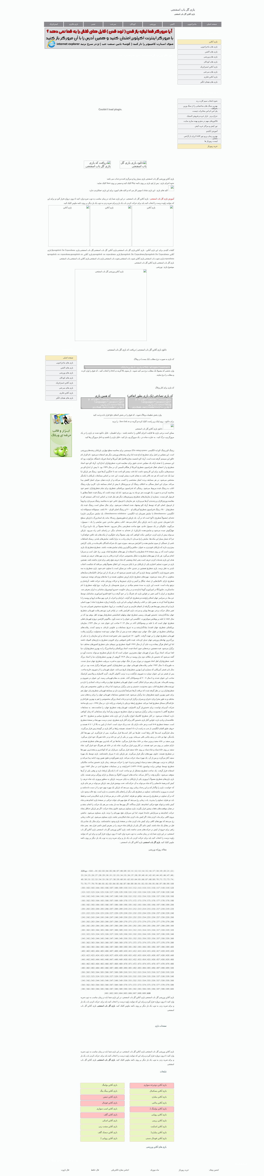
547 (111, 981)
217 (158, 909)
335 (148, 934)
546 (106, 981)
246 (106, 917)
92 (143, 884)
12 (136, 871)
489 (120, 968)
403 (92, 951)
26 (93, 875)
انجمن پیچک (214, 1170)
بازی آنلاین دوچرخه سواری (155, 1085)
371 (130, 943)
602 (111, 993)
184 (97, 905)
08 (122, 871)
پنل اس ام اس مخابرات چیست (204, 111)
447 (111, 960)
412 (134, 951)
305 (102, 930)
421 (83, 955)
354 (144, 939)
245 (102, 917)
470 (125, 964)
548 (116, 981)
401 (83, 951)
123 (92, 892)
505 (102, 972)
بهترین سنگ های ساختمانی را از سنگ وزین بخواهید (200, 107)
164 (97, 901)
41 (147, 875)
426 (106, 955)
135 (148, 892)
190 (125, 905)
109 (120, 888)
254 (144, 917)
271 (130, 922)
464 (97, 964)
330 (125, 934)
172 (134, 901)
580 (172, 985)
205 (102, 909)
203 (92, 909)
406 (106, 951)
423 (92, 955)
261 (83, 922)
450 (125, 960)
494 (144, 968)
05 (111, 871)
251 (130, 917)
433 (139, 955)
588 (116, 989)
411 (130, 951)
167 (111, 901)
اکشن (172, 24)
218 (163, 909)
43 (154, 875)
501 (83, 972)
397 (158, 947)
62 (129, 879)
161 (83, 901)
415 (148, 951)
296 (153, 926)
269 (120, 922)
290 (125, 926)
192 (134, 905)
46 (165, 875)
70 (157, 879)
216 (153, 909)
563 (92, 985)
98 (164, 884)
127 (111, 892)
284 (97, 926)
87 (125, 884)
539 (167, 976)
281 (83, 926)
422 (88, 955)
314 (144, 930)
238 (163, 913)
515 (148, 972)
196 (153, 905)
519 (167, 972)
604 (120, 993)
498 (163, 968)
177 (158, 901)
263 (92, 922)
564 (97, 985)
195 (148, 905)
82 (107, 884)
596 (153, 989)
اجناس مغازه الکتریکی (120, 1170)
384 (97, 947)
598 (163, 989)
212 (134, 909)
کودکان (133, 24)
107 (111, 888)
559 (167, 981)
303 (92, 930)
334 (144, 934)
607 (134, 993)
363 (92, 943)
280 (172, 922)
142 (88, 896)
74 (172, 879)
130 (125, 892)
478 (163, 964)
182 (88, 905)
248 (116, 917)
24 (86, 875)
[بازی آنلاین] (152, 246)
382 (88, 947)
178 (163, 901)
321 (83, 934)
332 (134, 934)
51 (89, 879)
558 (163, 981)
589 (120, 989)
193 (139, 905)
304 (97, 930)
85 (118, 884)
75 (82, 884)
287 (111, 926)
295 (148, 926)
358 (163, 939)
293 (139, 926)
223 (92, 913)
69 (154, 879)
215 (148, 909)
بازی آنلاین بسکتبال (158, 1091)
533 (139, 976)
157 (158, 896)
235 (148, 913)
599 (167, 989)
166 (106, 901)
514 (144, 972)
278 (163, 922)
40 (143, 875)
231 (130, 913)
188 (116, 905)
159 (167, 896)
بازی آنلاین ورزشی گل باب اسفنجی (111, 830)
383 (92, 947)
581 (83, 989)
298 (163, 926)
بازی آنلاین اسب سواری (107, 1108)
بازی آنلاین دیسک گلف (107, 1132)
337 (158, 934)
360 (172, 939)
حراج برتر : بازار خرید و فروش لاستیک (202, 116)
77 (89, 884)
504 (97, 972)
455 (148, 960)
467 (111, 964)
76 (85, 884)
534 (144, 976)
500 (172, 968)
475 (148, 964)
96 (157, 884)
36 (129, 875)
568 (116, 985)
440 (172, 955)
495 (148, 968)
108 (116, 888)
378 (163, 943)
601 (106, 993)
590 (125, 989)
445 (102, 960)
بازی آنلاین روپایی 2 (108, 1138)
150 (125, 896)
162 (88, 901)
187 (111, 905)
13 (139, 871)
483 (92, 968)
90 (136, 884)
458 (163, 960)
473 (139, 964)
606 (130, 993)
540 (172, 976)
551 (130, 981)
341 (83, 939)
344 (97, 939)
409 (120, 951)
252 (134, 917)
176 (153, 901)
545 (102, 981)
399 (167, 947)
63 (132, 879)
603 (116, 993)
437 (158, 955)
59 (118, 879)
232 (134, 913)
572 (134, 985)
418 (163, 951)
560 (172, 981)
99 (168, 884)
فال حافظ (95, 1170)
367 (111, 943)
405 (102, 951)
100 (172, 884)
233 (139, 913)
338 (163, 934)
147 (111, 896)
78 (93, 884)
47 (168, 875)
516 (153, 972)
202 (88, 909)
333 (139, 934)
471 (130, 964)
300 (172, 926)
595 (148, 989)
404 (97, 951)
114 (144, 888)
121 (83, 892)
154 (144, 896)
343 (92, 939)
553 (139, 981)
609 (144, 993)
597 (158, 989)
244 (97, 917)
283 (92, 926)
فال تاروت (65, 1170)
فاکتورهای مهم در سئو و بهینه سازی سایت (200, 121)
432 (134, 955)
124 (97, 892)
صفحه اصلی (212, 24)
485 (102, 968)
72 (165, 879)
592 (134, 989)
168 (116, 901)
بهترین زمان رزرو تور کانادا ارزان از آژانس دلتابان (200, 137)
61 (125, 879)
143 (92, 896)
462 (88, 964)
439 (167, 955)
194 (144, 905)
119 (167, 888)
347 (111, 939)
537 (158, 976)
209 (120, 909)
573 (139, 985)
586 (106, 989)
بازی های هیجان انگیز (208, 82)
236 (153, 913)
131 (130, 892)
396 (153, 947)
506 (106, 972)
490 (125, 968)
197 (158, 905)
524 (97, 976)
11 (132, 871)
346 (106, 939)
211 (130, 909)
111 (130, 888)
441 (83, 960)
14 (143, 871)
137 (158, 892)
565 (102, 985)
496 (153, 968)
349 (120, 939)
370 (125, 943)
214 (144, 909)
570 (125, 985)
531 (130, 976)
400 (172, 947)
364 (97, 943)
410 (125, 951)
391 (130, 947)
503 (92, 972)
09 (125, 871)
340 (172, 934)
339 (167, 934)
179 (167, 901)
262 (88, 922)
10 (129, 871)
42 (150, 875)
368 (116, 943)
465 (102, 964)
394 (144, 947)
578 (163, 985)
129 (120, 892)
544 (97, 981)
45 (161, 875)
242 (88, 917)
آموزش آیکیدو (211, 131)
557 (158, 981)
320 (172, 930)
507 (111, 972)
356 (153, 939)
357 (158, 939)
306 (106, 930)
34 (122, 875)
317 (158, 930)
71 (161, 879)
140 (172, 892)
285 (102, 926)
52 (93, 879)
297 (158, 926)
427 (111, 955)
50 (86, 879)
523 (92, 976)
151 (130, 896)
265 (102, 922)
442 (88, 960)
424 (97, 955)
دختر (149, 699)
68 (150, 879)
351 (130, 939)
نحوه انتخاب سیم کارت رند (206, 101)
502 (88, 972)
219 (167, 909)
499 (167, 968)
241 (83, 917)
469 (120, 964)
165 (102, 901)
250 (125, 917)
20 (165, 871)
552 (134, 981)
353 (139, 939)
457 (158, 960)
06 (114, 871)
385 (102, 947)
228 (116, 913)
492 (134, 968)
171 (130, 901)
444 (97, 960)
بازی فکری (73, 24)
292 (134, 926)
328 (116, 934)
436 (153, 955)
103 (92, 888)
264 (97, 922)
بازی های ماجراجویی (209, 47)
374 (144, 943)
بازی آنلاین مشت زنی (108, 1126)
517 (158, 972)
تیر (132, 762)
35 (125, 875)
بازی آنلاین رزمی (159, 1120)
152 (134, 896)
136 (153, 892)
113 (139, 888)
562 (88, 985)
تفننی (93, 24)
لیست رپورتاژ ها (211, 141)
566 (106, 985)
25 (89, 875)
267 (111, 922)
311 (130, 930)
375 (148, 943)
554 (144, 981)
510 (125, 972)
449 (120, 960)
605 (125, 993)
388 (116, 947)
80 (100, 884)
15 (147, 871)
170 (125, 901)
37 (132, 875)
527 (111, 976)
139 (167, 892)
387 (111, 947)
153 (139, 896)
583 (92, 989)
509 (120, 972)
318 (163, 930)
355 (148, 939)
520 (172, 972)
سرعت (113, 24)
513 (139, 972)
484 (97, 968)
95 (154, 884)
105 (102, 888)
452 (134, 960)
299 (167, 926)
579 (167, 985)
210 (125, 909)
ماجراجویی (191, 24)
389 (120, 947)
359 (167, 939)
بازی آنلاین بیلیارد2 (159, 1132)
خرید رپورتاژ (212, 146)
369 (120, 943)
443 (92, 960)
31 (111, 875)
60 (122, 879)
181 (83, 905)
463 (92, 964)
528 (116, 976)
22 (172, 871)
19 (161, 871)
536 (153, 976)
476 (153, 964)
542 (88, 981)
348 (116, 939)
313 (139, 930)
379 (167, 943)
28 (100, 875)
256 (153, 917)
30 (107, 875)
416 (153, 951)
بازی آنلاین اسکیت (159, 1126)
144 (97, 896)
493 (139, 968)
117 (158, 888)
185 (102, 905)
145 (102, 896)
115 (148, 888)
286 (106, 926)
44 (157, 875)
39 (139, 875)
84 (114, 884)
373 (139, 943)
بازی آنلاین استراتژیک (208, 67)
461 (83, 964)
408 (116, 951)
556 (153, 981)
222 (88, 913)
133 (139, 892)
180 (172, 901)
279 (167, 922)
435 (148, 955)
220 (172, 909)
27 (96, 875)
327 (111, 934)
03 (104, 871)
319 (167, 930)
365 (102, 943)
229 (120, 913)
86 (121, 884)
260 (172, 917)
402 (88, 951)
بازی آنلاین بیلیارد (159, 1097)
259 (167, 917)
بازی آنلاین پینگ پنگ (108, 1091)
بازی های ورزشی (210, 57)
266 (106, 922)
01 (96, 871)
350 (125, 939)
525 (102, 976)
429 (120, 955)
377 (158, 943)
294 (144, 926)
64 (136, 879)
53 (96, 879)
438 (163, 955)
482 (88, 968)
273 (139, 922)
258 (163, 917)
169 (120, 901)
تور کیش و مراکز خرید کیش (206, 126)
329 (120, 934)
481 (83, 968)
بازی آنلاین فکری (210, 77)
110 (125, 888)
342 (88, 939)
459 (167, 960)
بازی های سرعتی (210, 72)
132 (134, 892)
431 (130, 955)
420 (172, 951)
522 (88, 976)
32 (114, 875)
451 (130, 960)
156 (153, 896)
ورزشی (153, 24)
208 (116, 909)
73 (168, 879)
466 (106, 964)
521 (83, 976)
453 (139, 960)
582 (88, 989)
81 (103, 884)
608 (139, 993)
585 (102, 989)
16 (150, 871)
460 (172, 960)
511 (130, 972)
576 (153, 985)
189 (120, 905)
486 (106, 968)
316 (153, 930)
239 (167, 913)
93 (146, 884)
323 (92, 934)
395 (148, 947)
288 (116, 926)
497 (158, 968)
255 (148, 917)
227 (111, 913)
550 (125, 981)
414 (144, 951)
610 (148, 993)
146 (106, 896)
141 (83, 896)
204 (97, 909)
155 (148, 896)
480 (172, 964)
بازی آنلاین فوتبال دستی (156, 1138)
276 (153, 922)
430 (125, 955)
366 (106, 943)
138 (163, 892)
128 (116, 892)
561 (83, 985)
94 (150, 884)
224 (97, 913)
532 (134, 976)
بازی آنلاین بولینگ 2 (158, 1108)
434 (144, 955)
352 (134, 939)
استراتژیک (54, 24)
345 (102, 939)
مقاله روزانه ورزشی (157, 849)
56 (107, 879)
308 (116, 930)
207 (111, 909)
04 (107, 871)
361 (83, 943)
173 (139, 901)
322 (88, 934)
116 (153, 888)
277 (158, 922)
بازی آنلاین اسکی (109, 1120)
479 (167, 964)
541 (83, 981)
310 (125, 930)
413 (139, 951)
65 (139, 879)
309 (120, 930)
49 (82, 879)
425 (102, 955)
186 (106, 905)
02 (100, 871)
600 (172, 989)
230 (125, 913)
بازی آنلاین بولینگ (109, 1085)
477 (158, 964)
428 (116, 955)
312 (134, 930)
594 (144, 989)
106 (106, 888)
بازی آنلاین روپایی (159, 1114)
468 (116, 964)
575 (148, 985)
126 (106, 892)
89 (132, 884)
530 (125, 976)
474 (144, 964)
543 (92, 981)
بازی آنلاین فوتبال (109, 1102)
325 (102, 934)
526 (106, 976)
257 (158, 917)
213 (139, 909)
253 (139, 917)
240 (172, 913)
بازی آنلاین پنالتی (159, 1102)
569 (120, 985)
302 (88, 930)
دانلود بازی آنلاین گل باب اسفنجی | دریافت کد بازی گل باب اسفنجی (136, 349)
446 (106, 960)
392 (134, 947)
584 (97, 989)
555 (148, 981)
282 (88, 926)
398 (163, 947)
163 (92, 901)
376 (153, 943)
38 (136, 875)
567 (111, 985)
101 (83, 888)
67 (147, 879)
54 (100, 879)
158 (163, 896)
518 (163, 972)
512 (134, 972)
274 (144, 922)
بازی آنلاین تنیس (110, 1097)
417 (158, 951)
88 (129, 884)
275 (148, 922)
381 (83, 947)
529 (120, 976)
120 (172, 888)
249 (120, 917)
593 (139, 989)
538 (163, 976)
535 (148, 976)
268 (116, 922)
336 (153, 934)
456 (153, 960)
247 (111, 917)
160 (172, 896)
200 (172, 905)
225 (102, 913)
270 (125, 922)
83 (111, 884)
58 (114, 879)
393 (139, 947)
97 (161, 884)
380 (172, 943)
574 (144, 985)
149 (120, 896)
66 (143, 879)
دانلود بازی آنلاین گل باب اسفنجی (149, 429)
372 (134, 943)
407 (111, 951)
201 (83, 909)
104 (97, 888)
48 (172, 875)
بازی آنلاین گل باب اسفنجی (184, 14)
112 (134, 888)
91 (139, 884)
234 (144, 913)
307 (111, 930)
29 (104, 875)
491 (130, 968)
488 (116, 968)
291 (130, 926)
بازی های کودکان (210, 62)
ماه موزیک (154, 1170)
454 (144, 960)
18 (157, 871)
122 (88, 892)
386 (106, 947)
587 (111, 989)
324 (97, 934)
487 (111, 968)
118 (163, 888)
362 (88, 943)
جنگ (149, 632)
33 (118, 875)
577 (158, 985)
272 (134, 922)
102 (88, 888)
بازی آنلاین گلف (110, 1114)
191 (130, 905)
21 (168, 871)
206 (106, 909)
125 (102, 892)
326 (106, 934)
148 (116, 896)
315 (148, 930)
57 (111, 879)
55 (104, 879)
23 (82, 875)
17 (154, 871)
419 (167, 951)
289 (120, 926)
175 (148, 901)
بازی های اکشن (211, 52)
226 (106, 913)
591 (130, 989)
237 (158, 913)
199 (167, 905)
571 (130, 985)
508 (116, 972)
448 (116, 960)
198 (163, 905)
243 (92, 917)
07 (118, 871)
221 (83, 913)
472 (134, 964)
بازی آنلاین (213, 42)
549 (120, 981)
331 (130, 934)
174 (144, 901)
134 (144, 892)
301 (83, 930)
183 (92, 905)
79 (96, 884)
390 (125, 947)
